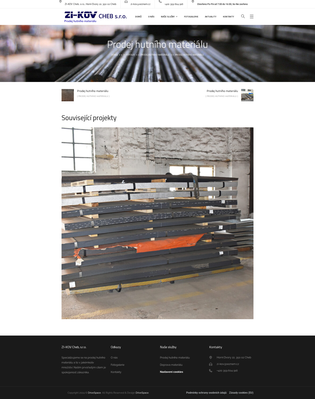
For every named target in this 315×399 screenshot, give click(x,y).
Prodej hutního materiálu (154, 54)
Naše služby (168, 16)
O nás (151, 16)
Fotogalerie (191, 16)
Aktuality (210, 16)
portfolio (129, 54)
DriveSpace (94, 392)
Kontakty (228, 16)
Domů (138, 16)
